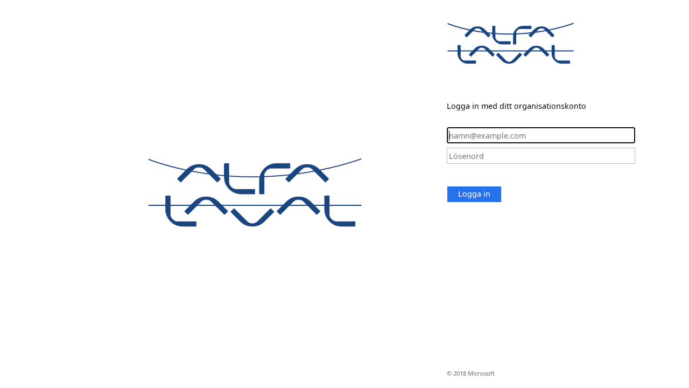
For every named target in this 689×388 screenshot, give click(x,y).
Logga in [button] (474, 194)
